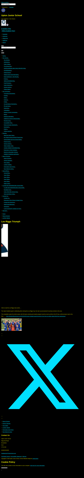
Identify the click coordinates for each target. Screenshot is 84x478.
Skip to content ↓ (5, 2)
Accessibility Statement (16, 456)
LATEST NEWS (6, 218)
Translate (11, 7)
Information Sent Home (8, 429)
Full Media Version (5, 456)
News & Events (6, 216)
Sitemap (24, 456)
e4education (35, 458)
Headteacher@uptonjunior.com (8, 453)
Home (4, 213)
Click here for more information (37, 465)
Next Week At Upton (7, 431)
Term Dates (5, 425)
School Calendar (6, 423)
